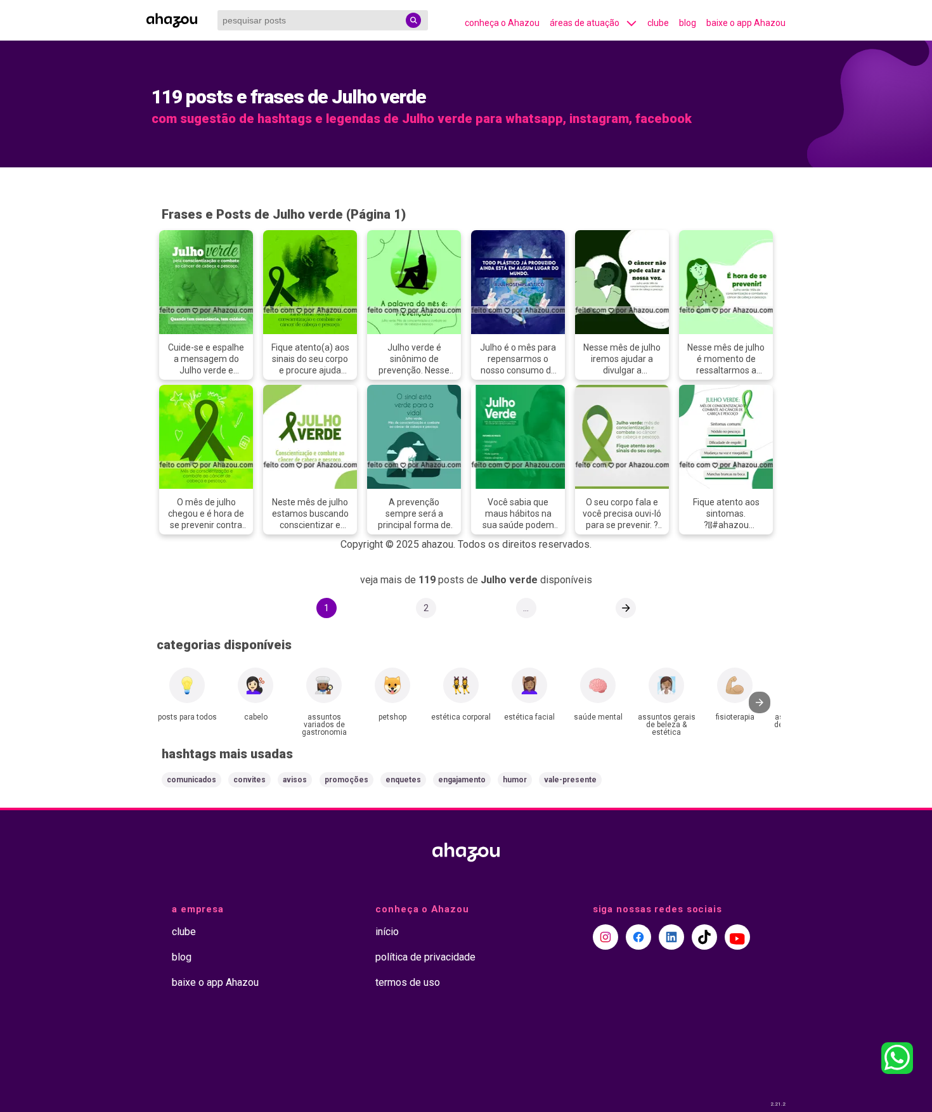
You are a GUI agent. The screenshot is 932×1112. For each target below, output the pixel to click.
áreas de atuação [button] (584, 23)
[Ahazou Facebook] (638, 937)
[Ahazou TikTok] (704, 937)
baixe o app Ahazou (746, 23)
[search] (413, 20)
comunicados (191, 779)
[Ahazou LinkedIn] (671, 937)
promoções (346, 779)
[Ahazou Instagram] (605, 937)
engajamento (462, 779)
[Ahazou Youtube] (737, 937)
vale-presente (570, 779)
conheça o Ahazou (502, 23)
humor (515, 779)
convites (249, 779)
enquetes (403, 779)
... (526, 608)
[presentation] (759, 702)
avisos (295, 779)
